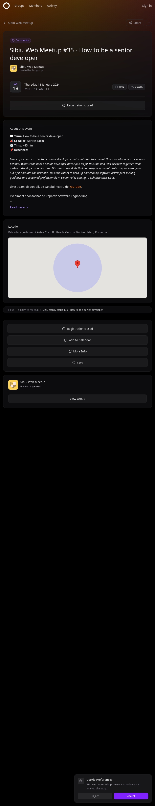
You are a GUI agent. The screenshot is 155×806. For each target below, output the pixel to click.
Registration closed (80, 105)
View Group (77, 399)
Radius (10, 310)
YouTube (75, 187)
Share (137, 23)
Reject (95, 796)
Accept (131, 796)
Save (80, 363)
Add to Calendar (80, 340)
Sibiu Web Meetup (28, 310)
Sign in (147, 5)
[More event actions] (149, 23)
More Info (80, 351)
